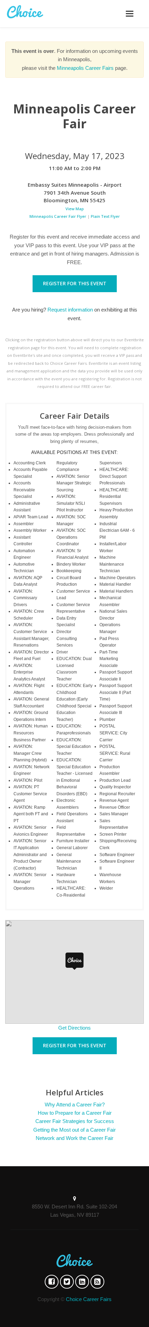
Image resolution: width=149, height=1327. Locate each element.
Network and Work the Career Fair (74, 1138)
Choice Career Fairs (89, 1299)
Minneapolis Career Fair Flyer (57, 216)
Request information (70, 310)
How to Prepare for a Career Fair (75, 1113)
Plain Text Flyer (105, 216)
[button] (74, 961)
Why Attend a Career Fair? (75, 1104)
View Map (74, 208)
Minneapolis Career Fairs (85, 68)
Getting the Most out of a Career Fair (74, 1130)
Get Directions (74, 1028)
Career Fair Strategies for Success (74, 1121)
